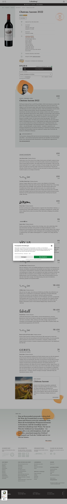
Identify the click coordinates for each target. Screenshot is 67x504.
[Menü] (6, 491)
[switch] (4, 499)
